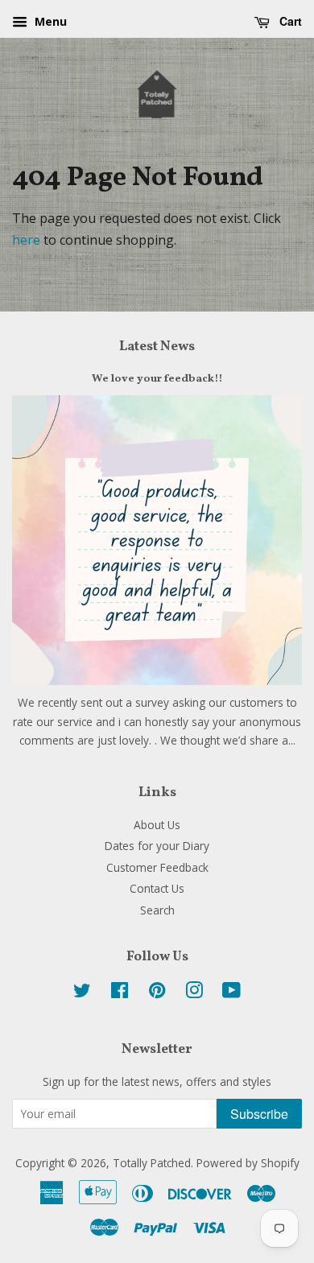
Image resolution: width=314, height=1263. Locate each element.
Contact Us (157, 888)
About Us (157, 824)
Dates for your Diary (157, 845)
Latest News (157, 346)
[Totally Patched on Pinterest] (157, 993)
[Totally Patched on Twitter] (82, 993)
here (26, 240)
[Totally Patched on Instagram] (194, 993)
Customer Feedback (157, 867)
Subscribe (259, 1113)
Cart (289, 21)
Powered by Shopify (248, 1162)
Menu (49, 21)
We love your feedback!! (157, 378)
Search (157, 910)
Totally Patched (152, 1162)
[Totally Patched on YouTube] (231, 993)
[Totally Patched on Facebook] (119, 993)
